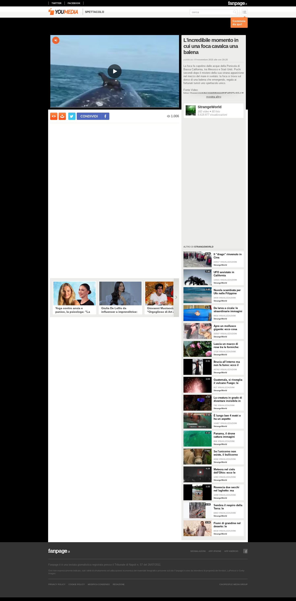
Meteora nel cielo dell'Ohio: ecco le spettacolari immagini (227, 471)
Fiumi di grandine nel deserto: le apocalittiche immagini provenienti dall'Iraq (228, 525)
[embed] (53, 116)
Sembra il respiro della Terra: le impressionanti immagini (228, 507)
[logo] (238, 3)
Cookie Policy (76, 584)
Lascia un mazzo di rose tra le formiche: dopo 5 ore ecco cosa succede (227, 345)
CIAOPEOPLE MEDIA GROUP (233, 584)
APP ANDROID (231, 551)
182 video (203, 111)
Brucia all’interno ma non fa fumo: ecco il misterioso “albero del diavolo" (228, 363)
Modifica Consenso (99, 584)
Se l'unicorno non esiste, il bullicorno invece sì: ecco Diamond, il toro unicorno (226, 453)
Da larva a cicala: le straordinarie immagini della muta (228, 310)
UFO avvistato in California (224, 274)
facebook (74, 3)
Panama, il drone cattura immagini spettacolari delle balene (224, 435)
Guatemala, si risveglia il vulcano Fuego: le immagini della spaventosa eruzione (228, 381)
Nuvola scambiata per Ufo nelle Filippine (227, 292)
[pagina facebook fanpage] (245, 551)
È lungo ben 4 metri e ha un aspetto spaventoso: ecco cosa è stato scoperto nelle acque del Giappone (228, 417)
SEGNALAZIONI (198, 551)
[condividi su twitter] (72, 116)
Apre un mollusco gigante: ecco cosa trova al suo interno (226, 327)
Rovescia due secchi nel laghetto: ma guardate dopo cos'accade (226, 489)
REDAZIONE (119, 584)
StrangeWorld (209, 107)
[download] (62, 116)
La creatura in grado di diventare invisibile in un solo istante (228, 399)
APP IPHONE (215, 551)
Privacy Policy (56, 584)
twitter (56, 3)
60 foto (216, 111)
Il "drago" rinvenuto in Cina (228, 256)
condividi (89, 116)
